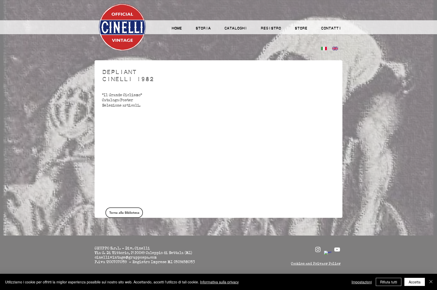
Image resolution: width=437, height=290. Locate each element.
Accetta (415, 281)
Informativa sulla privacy (219, 281)
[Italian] (322, 48)
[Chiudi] (431, 282)
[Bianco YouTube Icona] (337, 249)
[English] (333, 48)
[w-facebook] (327, 254)
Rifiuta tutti (388, 281)
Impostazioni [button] (362, 281)
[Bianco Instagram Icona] (317, 249)
